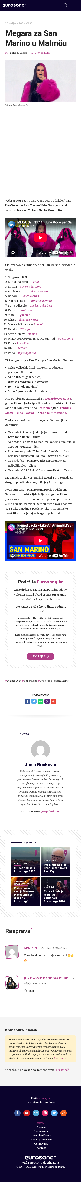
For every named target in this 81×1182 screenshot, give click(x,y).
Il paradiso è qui (28, 319)
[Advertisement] (40, 152)
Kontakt (41, 1147)
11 (65, 882)
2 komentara (42, 52)
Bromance (44, 408)
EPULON (30, 948)
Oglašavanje (41, 1143)
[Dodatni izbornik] (74, 5)
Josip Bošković (50, 811)
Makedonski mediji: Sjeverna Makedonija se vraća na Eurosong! (24, 895)
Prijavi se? (62, 1070)
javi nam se (60, 1058)
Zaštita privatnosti (41, 1139)
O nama (41, 1127)
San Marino (30, 680)
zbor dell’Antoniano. (53, 413)
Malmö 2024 (14, 680)
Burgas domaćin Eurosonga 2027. (25, 869)
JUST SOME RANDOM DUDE (46, 978)
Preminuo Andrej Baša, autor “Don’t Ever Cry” (55, 868)
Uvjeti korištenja (41, 1135)
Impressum (41, 1131)
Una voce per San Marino (54, 680)
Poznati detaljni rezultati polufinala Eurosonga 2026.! (55, 896)
